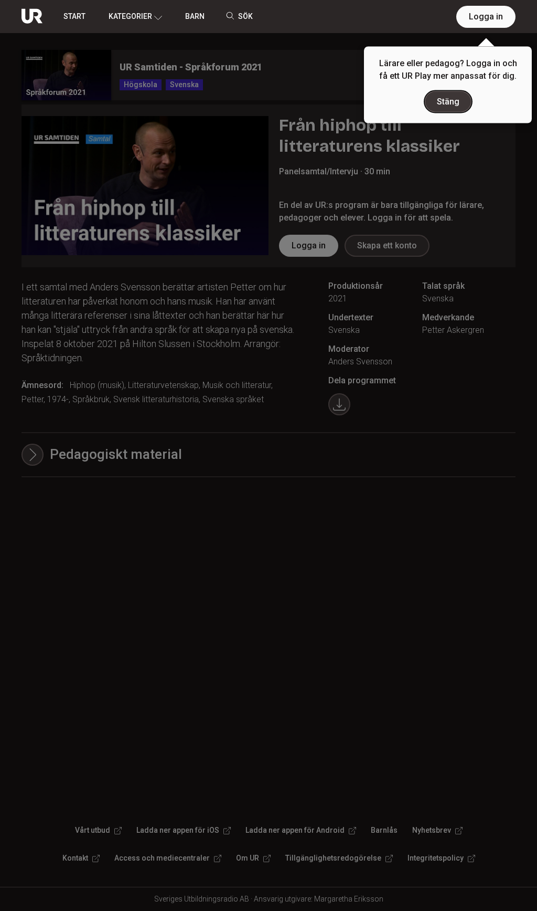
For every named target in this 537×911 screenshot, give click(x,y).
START (74, 16)
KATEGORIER (130, 16)
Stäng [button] (448, 102)
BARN (195, 16)
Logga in (486, 17)
